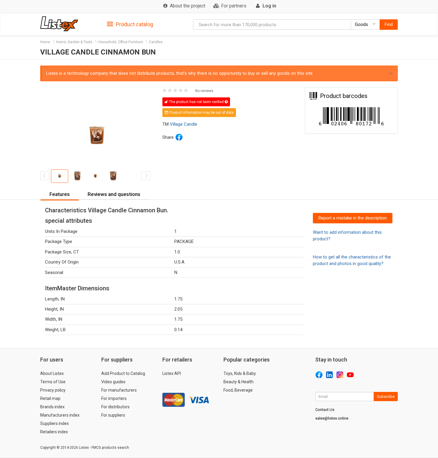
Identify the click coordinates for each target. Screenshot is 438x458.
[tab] (130, 24)
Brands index (52, 406)
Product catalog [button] (134, 24)
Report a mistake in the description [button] (353, 218)
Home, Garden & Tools (74, 42)
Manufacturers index (60, 415)
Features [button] (59, 194)
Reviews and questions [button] (114, 194)
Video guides (113, 381)
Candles (156, 42)
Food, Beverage (238, 390)
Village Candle (183, 124)
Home (45, 42)
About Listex (52, 373)
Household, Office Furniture (120, 42)
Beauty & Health (238, 381)
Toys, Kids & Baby (239, 373)
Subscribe (385, 396)
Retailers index (54, 431)
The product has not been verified (196, 102)
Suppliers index (54, 423)
